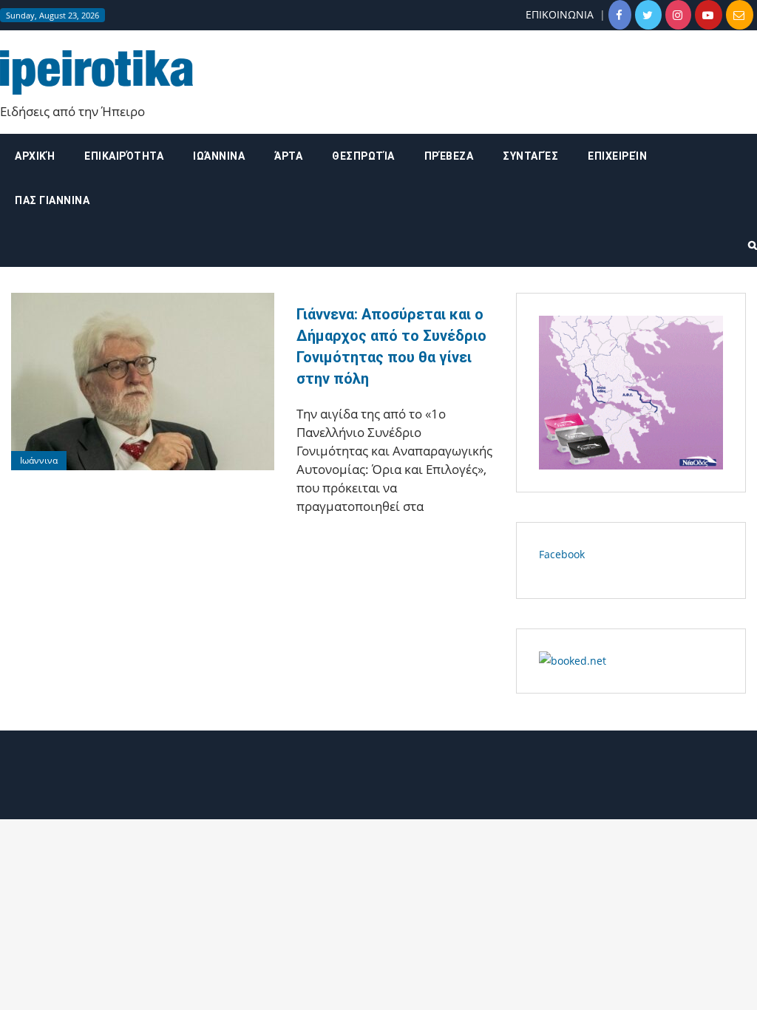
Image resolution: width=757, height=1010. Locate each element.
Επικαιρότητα (123, 156)
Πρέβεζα (449, 156)
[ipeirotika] (96, 72)
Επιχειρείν (617, 156)
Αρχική (35, 156)
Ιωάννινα (219, 156)
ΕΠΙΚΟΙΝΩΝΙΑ (560, 14)
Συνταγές (530, 156)
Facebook (562, 554)
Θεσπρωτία (363, 156)
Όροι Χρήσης (378, 780)
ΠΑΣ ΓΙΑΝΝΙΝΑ (52, 200)
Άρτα (288, 156)
